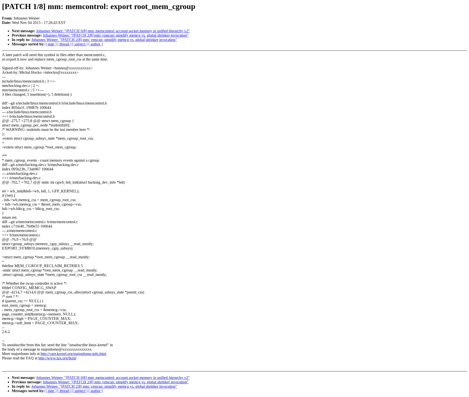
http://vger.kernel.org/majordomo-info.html (73, 354)
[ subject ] (79, 44)
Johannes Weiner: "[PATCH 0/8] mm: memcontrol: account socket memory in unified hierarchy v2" (113, 31)
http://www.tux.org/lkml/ (57, 358)
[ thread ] (64, 44)
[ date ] (51, 44)
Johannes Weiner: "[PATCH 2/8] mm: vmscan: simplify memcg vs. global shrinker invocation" (116, 35)
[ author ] (95, 44)
